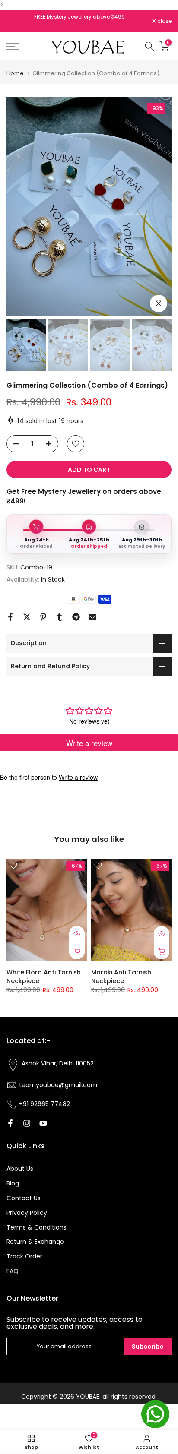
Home (15, 73)
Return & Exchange (35, 1241)
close (164, 21)
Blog (12, 1183)
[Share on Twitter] (27, 617)
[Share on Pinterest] (43, 617)
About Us (19, 1168)
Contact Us (23, 1198)
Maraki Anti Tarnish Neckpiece (121, 976)
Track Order (24, 1256)
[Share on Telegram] (76, 617)
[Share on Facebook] (10, 617)
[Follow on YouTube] (43, 1123)
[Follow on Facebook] (10, 1123)
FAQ (12, 1271)
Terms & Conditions (36, 1227)
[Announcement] (79, 17)
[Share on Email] (92, 617)
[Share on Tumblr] (60, 617)
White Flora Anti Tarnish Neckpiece (43, 976)
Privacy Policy (26, 1212)
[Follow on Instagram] (27, 1123)
